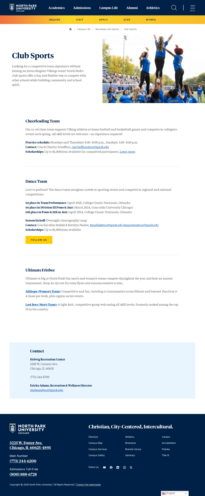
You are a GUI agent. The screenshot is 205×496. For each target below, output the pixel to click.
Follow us (39, 239)
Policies (166, 449)
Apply (103, 19)
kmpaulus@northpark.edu (141, 225)
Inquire (54, 19)
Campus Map (95, 443)
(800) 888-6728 (23, 474)
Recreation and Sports (107, 29)
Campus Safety (97, 455)
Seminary (130, 455)
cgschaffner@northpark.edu (90, 147)
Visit (79, 19)
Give (127, 19)
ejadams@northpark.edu (46, 390)
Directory (93, 436)
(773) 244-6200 (23, 460)
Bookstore (130, 443)
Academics (56, 8)
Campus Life (108, 8)
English (170, 493)
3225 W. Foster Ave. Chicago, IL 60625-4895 (30, 445)
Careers (166, 436)
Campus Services (98, 449)
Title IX (165, 455)
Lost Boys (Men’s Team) (41, 304)
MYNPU (151, 19)
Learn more (127, 152)
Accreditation (169, 443)
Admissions (82, 8)
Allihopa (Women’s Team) (42, 291)
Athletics (153, 8)
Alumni (132, 8)
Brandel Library (133, 449)
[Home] (70, 29)
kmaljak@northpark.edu (106, 225)
